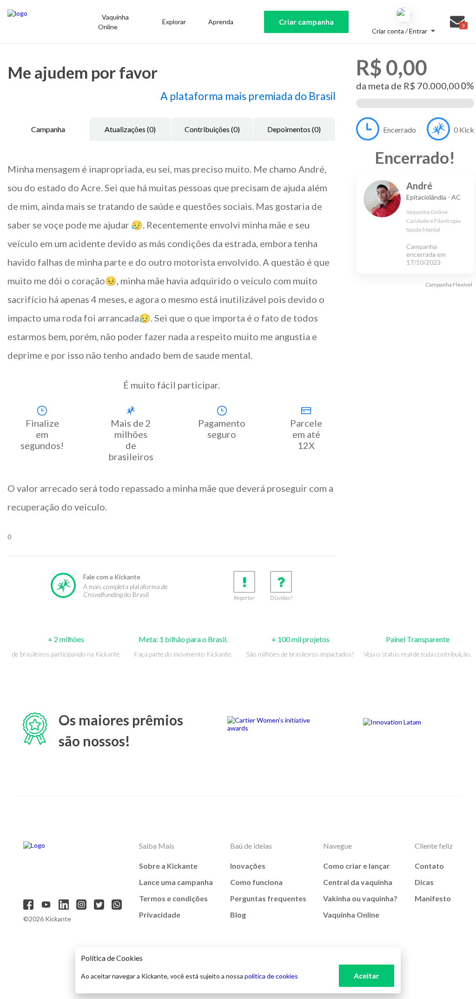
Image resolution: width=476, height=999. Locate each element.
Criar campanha (306, 21)
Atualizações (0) (130, 129)
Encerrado (399, 129)
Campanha (48, 129)
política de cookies (271, 976)
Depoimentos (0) (294, 129)
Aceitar (366, 975)
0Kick (464, 129)
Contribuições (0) (212, 129)
